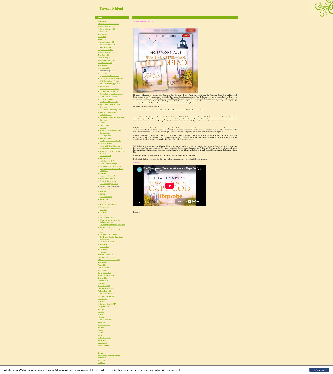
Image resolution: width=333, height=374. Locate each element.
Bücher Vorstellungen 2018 (107, 294)
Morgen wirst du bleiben (108, 112)
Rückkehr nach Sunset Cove (109, 189)
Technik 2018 (102, 283)
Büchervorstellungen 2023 (106, 26)
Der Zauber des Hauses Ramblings (111, 78)
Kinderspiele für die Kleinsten (110, 146)
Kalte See (103, 191)
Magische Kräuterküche (108, 176)
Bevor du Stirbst (105, 133)
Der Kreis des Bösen (106, 99)
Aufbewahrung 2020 (104, 58)
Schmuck (101, 317)
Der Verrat (103, 120)
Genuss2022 (102, 37)
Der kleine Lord (105, 207)
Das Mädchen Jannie (107, 242)
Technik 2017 (102, 301)
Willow (102, 123)
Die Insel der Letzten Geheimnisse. (111, 94)
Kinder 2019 (102, 270)
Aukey (100, 335)
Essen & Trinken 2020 (105, 63)
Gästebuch (101, 363)
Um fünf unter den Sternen (109, 91)
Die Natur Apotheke (106, 143)
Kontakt (100, 353)
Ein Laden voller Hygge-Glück (110, 84)
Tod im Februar (105, 227)
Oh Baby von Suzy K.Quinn (109, 81)
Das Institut (104, 215)
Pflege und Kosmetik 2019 (106, 257)
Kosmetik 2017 (102, 299)
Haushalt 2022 (102, 34)
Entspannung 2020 (104, 68)
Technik (100, 314)
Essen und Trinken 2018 (106, 288)
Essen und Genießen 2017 (106, 296)
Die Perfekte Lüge (106, 197)
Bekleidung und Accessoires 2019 (109, 260)
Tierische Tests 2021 (104, 47)
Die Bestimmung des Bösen (109, 184)
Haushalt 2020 (102, 65)
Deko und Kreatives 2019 (106, 255)
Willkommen (102, 21)
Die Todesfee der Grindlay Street (110, 110)
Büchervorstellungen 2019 (106, 71)
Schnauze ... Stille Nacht (108, 204)
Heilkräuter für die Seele (108, 161)
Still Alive (103, 194)
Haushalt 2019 (102, 262)
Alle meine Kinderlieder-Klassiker (111, 149)
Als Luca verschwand (107, 217)
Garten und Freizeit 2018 (106, 275)
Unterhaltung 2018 (104, 286)
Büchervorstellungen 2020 (106, 52)
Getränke (101, 327)
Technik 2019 (102, 265)
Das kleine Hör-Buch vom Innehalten (112, 225)
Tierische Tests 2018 (104, 291)
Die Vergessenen (105, 136)
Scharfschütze (104, 202)
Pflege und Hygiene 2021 (106, 42)
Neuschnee (103, 252)
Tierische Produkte (104, 325)
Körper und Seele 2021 (105, 50)
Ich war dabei (102, 343)
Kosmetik (101, 312)
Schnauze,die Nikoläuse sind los (110, 130)
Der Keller (103, 212)
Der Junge (103, 73)
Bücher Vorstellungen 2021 (107, 45)
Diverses (100, 330)
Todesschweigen (105, 86)
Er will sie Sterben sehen (108, 181)
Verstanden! (319, 369)
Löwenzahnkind (105, 156)
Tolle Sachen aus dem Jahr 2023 (108, 24)
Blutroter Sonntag (106, 115)
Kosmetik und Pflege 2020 (106, 60)
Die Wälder (103, 249)
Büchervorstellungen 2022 (106, 29)
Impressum (101, 360)
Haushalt (101, 309)
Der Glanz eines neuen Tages (109, 89)
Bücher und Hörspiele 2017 (107, 304)
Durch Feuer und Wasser (108, 97)
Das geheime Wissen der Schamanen (112, 117)
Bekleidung (101, 322)
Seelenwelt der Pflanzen (108, 178)
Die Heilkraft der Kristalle (108, 234)
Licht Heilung (104, 125)
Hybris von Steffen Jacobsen (109, 76)
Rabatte (100, 333)
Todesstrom (104, 199)
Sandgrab (103, 210)
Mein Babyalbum (105, 138)
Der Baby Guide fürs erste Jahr (110, 141)
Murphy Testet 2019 (104, 273)
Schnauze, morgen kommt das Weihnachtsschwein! (110, 221)
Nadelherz (103, 173)
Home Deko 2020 (103, 55)
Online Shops (102, 340)
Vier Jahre (103, 244)
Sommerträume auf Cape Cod (110, 186)
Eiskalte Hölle (104, 247)
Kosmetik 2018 (102, 278)
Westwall (103, 128)
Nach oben (136, 212)
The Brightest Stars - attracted (110, 104)
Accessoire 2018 (103, 281)
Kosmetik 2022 (102, 32)
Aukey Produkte (103, 307)
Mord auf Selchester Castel (109, 102)
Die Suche (103, 107)
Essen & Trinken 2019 (105, 268)
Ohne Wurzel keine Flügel (108, 164)
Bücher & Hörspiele (104, 320)
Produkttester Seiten (104, 338)
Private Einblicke (103, 346)
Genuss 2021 (102, 39)
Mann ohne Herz (105, 158)
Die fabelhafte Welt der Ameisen (110, 166)
